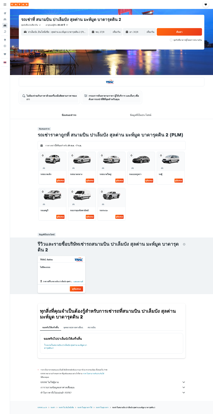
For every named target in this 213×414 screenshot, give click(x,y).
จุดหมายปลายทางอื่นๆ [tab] (73, 327)
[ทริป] (5, 54)
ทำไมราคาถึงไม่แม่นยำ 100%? (56, 392)
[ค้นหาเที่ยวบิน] (5, 13)
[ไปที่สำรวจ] (5, 40)
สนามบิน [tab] (92, 327)
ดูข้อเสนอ (60, 180)
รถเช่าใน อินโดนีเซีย (66, 407)
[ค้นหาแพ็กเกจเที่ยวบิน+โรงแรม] (5, 31)
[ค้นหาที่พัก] (5, 19)
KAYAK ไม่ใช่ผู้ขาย (50, 382)
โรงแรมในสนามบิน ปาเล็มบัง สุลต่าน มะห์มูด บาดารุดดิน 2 (65, 346)
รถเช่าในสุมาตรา (102, 407)
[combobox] (31, 24)
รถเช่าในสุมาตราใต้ (84, 407)
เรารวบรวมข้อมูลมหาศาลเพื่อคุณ (57, 387)
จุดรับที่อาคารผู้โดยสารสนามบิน (187, 40)
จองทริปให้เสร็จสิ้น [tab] (50, 327)
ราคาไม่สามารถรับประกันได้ (93, 373)
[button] (5, 4)
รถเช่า (53, 407)
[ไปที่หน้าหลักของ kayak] (19, 4)
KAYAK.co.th (42, 407)
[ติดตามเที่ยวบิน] (5, 46)
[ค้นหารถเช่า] (5, 25)
